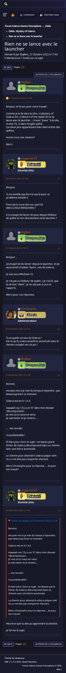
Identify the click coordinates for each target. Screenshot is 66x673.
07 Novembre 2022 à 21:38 (18, 375)
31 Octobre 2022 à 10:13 (17, 248)
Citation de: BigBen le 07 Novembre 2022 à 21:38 (34, 520)
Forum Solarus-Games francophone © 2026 (41, 666)
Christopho (29, 309)
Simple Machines (29, 662)
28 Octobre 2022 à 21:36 (17, 178)
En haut (8, 644)
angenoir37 (29, 158)
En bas (7, 67)
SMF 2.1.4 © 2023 (13, 662)
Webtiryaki (19, 658)
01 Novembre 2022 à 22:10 (18, 328)
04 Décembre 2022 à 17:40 (18, 510)
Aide (58, 669)
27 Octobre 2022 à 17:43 (20, 98)
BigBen (26, 82)
